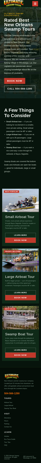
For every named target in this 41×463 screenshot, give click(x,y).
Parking (6, 424)
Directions (7, 418)
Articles (6, 436)
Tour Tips (7, 442)
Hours (6, 421)
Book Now (14, 81)
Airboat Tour (8, 402)
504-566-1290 (12, 393)
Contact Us (8, 427)
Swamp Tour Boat (10, 408)
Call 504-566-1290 (19, 88)
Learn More (20, 235)
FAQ (5, 445)
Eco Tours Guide (9, 439)
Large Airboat (8, 405)
